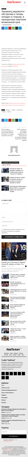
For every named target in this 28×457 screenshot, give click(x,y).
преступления (19, 109)
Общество (8, 6)
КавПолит (15, 66)
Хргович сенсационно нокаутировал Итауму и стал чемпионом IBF (17, 284)
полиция (13, 109)
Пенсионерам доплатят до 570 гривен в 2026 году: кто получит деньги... (18, 291)
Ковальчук (3, 266)
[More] (23, 28)
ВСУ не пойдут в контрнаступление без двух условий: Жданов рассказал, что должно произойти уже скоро (7, 132)
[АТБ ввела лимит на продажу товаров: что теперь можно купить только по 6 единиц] (5, 170)
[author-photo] (14, 153)
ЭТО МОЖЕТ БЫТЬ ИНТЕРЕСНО (10, 162)
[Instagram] (7, 373)
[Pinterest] (9, 28)
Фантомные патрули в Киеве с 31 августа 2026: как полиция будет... (18, 299)
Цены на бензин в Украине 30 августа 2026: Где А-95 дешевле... (17, 306)
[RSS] (15, 373)
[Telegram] (20, 28)
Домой (2, 6)
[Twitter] (6, 28)
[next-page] (5, 195)
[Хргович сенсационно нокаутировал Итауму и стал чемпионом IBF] (5, 284)
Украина (4, 111)
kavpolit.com (7, 450)
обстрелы (8, 109)
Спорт (2, 423)
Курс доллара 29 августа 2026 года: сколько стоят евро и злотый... (18, 323)
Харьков (9, 111)
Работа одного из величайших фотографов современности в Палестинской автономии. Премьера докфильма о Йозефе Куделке (21, 135)
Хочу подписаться (13, 436)
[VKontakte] (3, 377)
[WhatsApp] (13, 28)
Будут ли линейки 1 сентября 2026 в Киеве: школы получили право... (18, 338)
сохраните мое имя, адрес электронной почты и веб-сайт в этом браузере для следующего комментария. (13, 231)
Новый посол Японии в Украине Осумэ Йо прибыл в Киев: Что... (13, 263)
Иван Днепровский (7, 24)
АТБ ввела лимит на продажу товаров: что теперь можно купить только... (17, 276)
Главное (3, 412)
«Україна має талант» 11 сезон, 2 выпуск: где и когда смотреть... (18, 330)
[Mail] (11, 373)
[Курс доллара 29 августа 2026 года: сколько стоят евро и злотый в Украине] (5, 323)
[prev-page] (2, 195)
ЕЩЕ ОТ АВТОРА (6, 164)
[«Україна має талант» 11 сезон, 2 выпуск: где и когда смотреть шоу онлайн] (5, 330)
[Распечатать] (16, 28)
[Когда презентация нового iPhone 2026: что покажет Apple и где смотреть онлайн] (5, 188)
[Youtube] (7, 377)
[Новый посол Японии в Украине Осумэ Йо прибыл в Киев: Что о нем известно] (14, 251)
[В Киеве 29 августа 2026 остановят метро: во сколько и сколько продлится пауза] (5, 179)
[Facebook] (2, 28)
